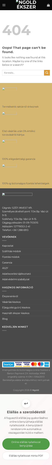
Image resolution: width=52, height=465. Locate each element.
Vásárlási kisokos (11, 302)
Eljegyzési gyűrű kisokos (16, 307)
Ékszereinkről (10, 296)
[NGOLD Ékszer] (26, 5)
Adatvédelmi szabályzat (16, 279)
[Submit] (47, 73)
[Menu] (4, 5)
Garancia (7, 262)
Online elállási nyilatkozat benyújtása (26, 444)
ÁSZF (5, 268)
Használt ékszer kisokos (15, 313)
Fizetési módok (10, 257)
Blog (5, 319)
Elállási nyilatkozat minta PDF (26, 455)
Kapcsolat (7, 245)
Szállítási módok (11, 251)
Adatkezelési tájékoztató (16, 273)
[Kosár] (48, 5)
